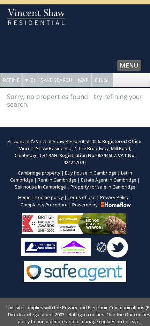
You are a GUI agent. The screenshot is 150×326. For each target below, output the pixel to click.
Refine (11, 80)
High (102, 80)
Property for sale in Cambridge (102, 187)
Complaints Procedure (44, 204)
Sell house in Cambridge (40, 187)
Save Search (56, 80)
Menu (129, 65)
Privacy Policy (114, 197)
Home (24, 197)
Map (83, 80)
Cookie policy (49, 197)
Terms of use (82, 197)
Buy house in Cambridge (91, 173)
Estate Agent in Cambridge (108, 180)
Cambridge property (39, 173)
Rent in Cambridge (57, 180)
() (30, 80)
